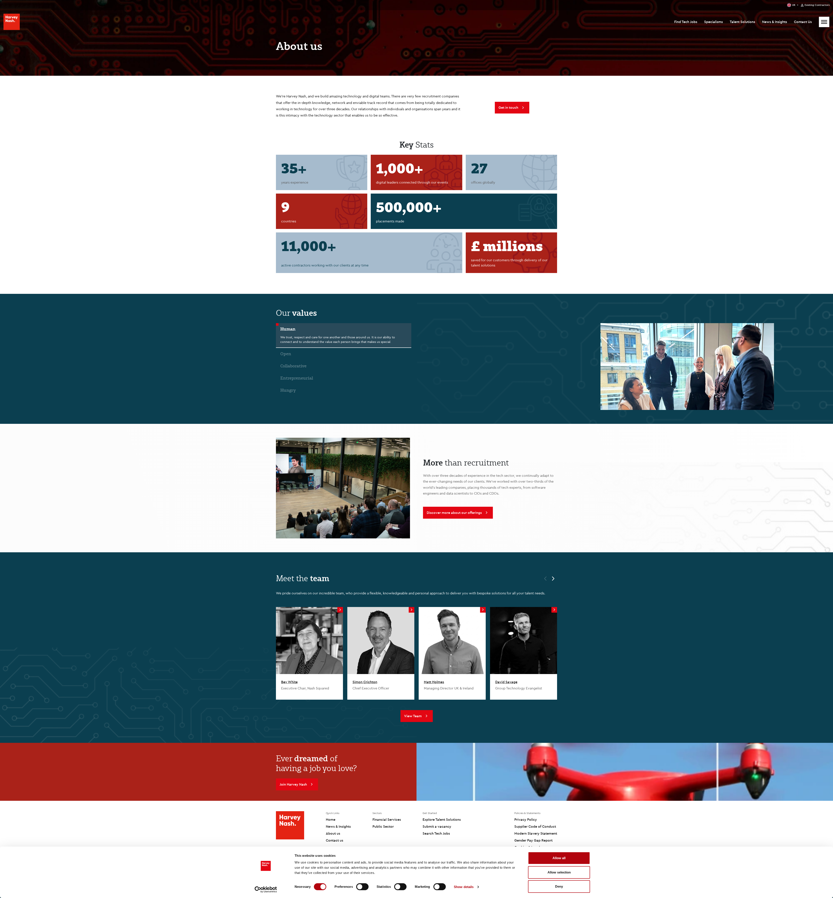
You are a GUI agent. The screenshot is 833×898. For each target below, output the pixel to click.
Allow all (559, 858)
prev (543, 579)
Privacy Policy (525, 819)
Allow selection (559, 872)
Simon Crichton (365, 682)
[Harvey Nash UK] (11, 22)
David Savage (506, 682)
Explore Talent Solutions (442, 819)
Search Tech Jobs (436, 833)
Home (330, 819)
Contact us (334, 840)
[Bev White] (309, 640)
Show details (464, 887)
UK (793, 5)
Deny (559, 886)
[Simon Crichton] (380, 640)
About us (333, 833)
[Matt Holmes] (452, 640)
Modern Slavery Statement (535, 833)
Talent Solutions (742, 22)
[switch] (362, 886)
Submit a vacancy (437, 826)
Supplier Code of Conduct (535, 826)
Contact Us (803, 22)
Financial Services (386, 819)
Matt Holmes (434, 682)
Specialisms (713, 22)
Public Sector (383, 826)
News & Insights (774, 22)
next (555, 579)
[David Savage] (523, 640)
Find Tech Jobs (685, 22)
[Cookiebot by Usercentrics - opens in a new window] (266, 889)
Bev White (289, 682)
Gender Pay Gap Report (533, 840)
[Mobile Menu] (824, 21)
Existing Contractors (817, 5)
